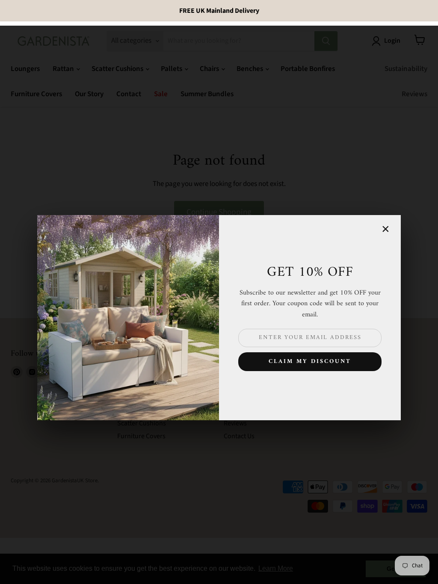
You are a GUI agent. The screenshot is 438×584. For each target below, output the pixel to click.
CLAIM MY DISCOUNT (310, 361)
